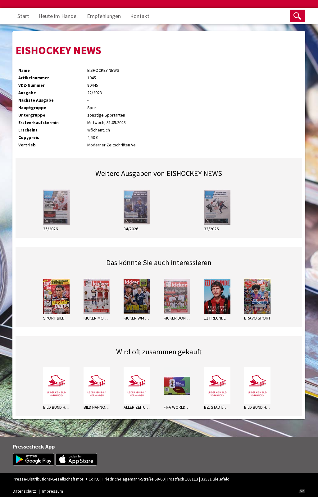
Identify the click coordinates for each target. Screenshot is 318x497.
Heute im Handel (58, 16)
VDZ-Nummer (31, 85)
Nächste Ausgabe (36, 100)
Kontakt (139, 16)
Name (24, 70)
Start (23, 16)
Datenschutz (24, 491)
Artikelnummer (33, 78)
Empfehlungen (104, 16)
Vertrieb (27, 145)
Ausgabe (27, 92)
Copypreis (28, 137)
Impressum (52, 491)
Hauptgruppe (32, 107)
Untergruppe (31, 115)
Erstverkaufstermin (38, 122)
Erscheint (28, 130)
